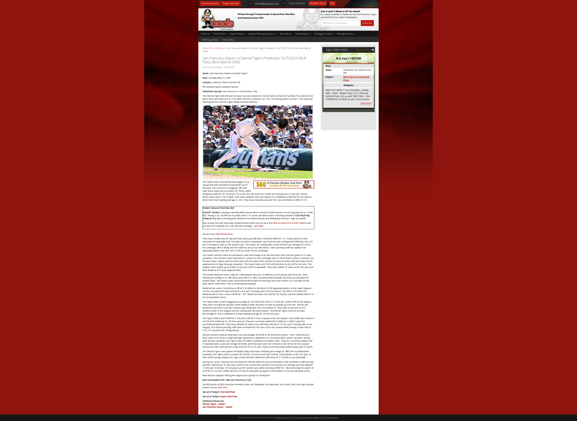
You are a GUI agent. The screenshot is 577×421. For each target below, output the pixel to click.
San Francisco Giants (213, 407)
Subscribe (367, 23)
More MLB (228, 39)
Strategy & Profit (322, 33)
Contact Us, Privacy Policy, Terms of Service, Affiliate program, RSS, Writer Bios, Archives (306, 417)
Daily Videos (301, 33)
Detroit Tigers (209, 404)
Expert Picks (236, 33)
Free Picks (219, 33)
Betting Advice (344, 33)
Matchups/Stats (210, 39)
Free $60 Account (210, 3)
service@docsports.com (267, 3)
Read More (366, 103)
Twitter (221, 404)
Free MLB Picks (227, 391)
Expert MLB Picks (228, 396)
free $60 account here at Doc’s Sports (287, 222)
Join (332, 3)
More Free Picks (363, 50)
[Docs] (218, 18)
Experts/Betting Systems (261, 33)
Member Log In (318, 3)
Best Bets (284, 33)
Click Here (223, 387)
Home (204, 33)
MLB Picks (220, 48)
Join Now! (258, 225)
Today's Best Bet (231, 3)
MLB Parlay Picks (224, 234)
